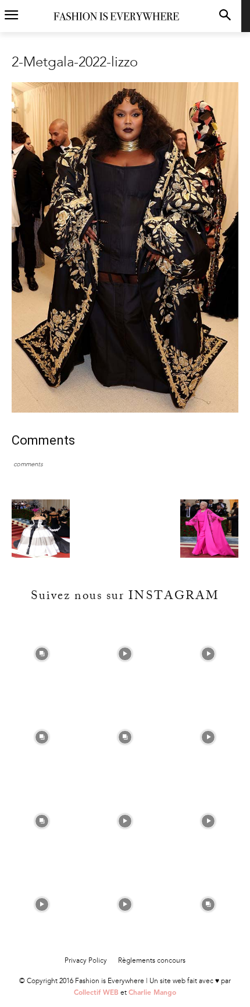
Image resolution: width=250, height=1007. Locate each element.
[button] (225, 16)
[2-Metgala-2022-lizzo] (125, 410)
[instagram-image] (41, 653)
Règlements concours (151, 960)
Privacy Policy (86, 960)
